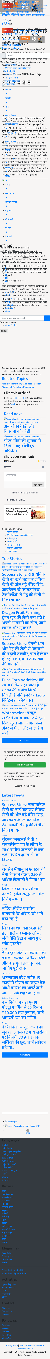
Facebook (6, 1325)
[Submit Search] (47, 318)
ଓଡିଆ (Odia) (7, 1167)
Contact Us (7, 1311)
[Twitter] (6, 274)
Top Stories (12, 558)
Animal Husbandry (10, 998)
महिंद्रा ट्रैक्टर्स (10, 71)
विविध (31, 34)
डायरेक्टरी (41, 15)
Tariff (4, 1263)
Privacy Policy (12, 1345)
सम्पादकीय (6, 15)
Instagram (6, 1335)
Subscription (7, 1256)
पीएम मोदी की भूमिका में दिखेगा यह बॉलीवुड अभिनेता (22, 446)
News (4, 835)
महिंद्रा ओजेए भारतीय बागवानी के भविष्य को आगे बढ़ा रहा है (22, 913)
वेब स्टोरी (36, 9)
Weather (6, 973)
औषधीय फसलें (7, 1207)
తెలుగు (5, 1177)
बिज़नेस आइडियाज (12, 81)
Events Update (8, 1287)
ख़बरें (19, 5)
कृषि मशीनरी (10, 74)
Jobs (26, 34)
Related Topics (15, 378)
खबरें (4, 1191)
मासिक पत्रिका (31, 15)
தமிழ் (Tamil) (7, 1158)
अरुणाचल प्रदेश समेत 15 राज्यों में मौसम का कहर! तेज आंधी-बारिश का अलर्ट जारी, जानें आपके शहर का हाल (23, 985)
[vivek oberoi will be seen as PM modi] (21, 437)
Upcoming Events (9, 1284)
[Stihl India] (32, 39)
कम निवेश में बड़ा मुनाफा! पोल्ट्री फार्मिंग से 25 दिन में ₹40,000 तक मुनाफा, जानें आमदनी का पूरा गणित (23, 1010)
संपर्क (7, 311)
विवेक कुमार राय (19, 398)
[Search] (10, 19)
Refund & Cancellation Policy (30, 1347)
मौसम (23, 5)
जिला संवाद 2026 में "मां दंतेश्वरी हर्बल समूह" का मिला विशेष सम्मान (24, 894)
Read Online (7, 1253)
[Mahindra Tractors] (11, 45)
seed (30, 384)
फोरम (7, 302)
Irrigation (23, 384)
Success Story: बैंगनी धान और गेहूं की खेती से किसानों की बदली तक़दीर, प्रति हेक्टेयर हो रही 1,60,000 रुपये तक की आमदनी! (25, 654)
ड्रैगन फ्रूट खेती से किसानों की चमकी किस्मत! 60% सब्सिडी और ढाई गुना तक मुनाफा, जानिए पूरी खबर (24, 960)
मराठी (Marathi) (9, 1155)
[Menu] (8, 2)
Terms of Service (27, 1345)
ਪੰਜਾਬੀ (4, 1174)
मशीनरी (20, 9)
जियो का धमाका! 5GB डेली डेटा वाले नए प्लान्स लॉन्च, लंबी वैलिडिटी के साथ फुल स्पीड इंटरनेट (23, 936)
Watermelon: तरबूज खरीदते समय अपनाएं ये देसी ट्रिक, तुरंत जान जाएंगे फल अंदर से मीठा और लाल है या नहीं (23, 723)
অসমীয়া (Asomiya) (9, 1170)
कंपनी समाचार (38, 12)
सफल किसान (7, 12)
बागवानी (13, 9)
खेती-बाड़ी (29, 5)
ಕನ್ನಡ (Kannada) (9, 1164)
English (5, 1145)
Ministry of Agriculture (12, 387)
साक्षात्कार (29, 12)
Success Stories (9, 800)
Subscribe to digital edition (14, 1273)
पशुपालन (5, 9)
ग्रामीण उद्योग (28, 9)
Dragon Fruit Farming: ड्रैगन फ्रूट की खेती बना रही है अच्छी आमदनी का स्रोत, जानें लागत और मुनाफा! (24, 620)
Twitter (5, 1328)
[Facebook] (6, 267)
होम (14, 5)
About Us (6, 1308)
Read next (13, 413)
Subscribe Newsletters (25, 786)
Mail (13, 404)
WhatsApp (6, 1338)
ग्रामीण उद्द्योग (7, 1226)
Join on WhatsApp (25, 765)
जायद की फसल (11, 78)
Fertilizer (37, 384)
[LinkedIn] (6, 277)
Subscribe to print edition (13, 1270)
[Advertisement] (25, 339)
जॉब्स (28, 1133)
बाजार (15, 12)
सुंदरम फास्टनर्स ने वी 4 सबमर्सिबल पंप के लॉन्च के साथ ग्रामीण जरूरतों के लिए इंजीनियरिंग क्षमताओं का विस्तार (23, 850)
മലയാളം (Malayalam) (12, 1151)
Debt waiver (28, 387)
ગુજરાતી (5, 1180)
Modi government (10, 384)
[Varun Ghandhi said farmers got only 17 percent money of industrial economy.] (25, 420)
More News (25, 1055)
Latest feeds (13, 795)
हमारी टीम (9, 308)
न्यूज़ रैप (16, 31)
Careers (5, 1314)
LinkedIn (5, 1332)
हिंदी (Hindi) (7, 1148)
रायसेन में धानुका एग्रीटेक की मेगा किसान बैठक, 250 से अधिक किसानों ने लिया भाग (23, 874)
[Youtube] (6, 280)
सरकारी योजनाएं (40, 5)
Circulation (7, 1259)
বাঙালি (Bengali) (8, 1161)
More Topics (11, 325)
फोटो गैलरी (15, 15)
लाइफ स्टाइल (19, 34)
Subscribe (25, 258)
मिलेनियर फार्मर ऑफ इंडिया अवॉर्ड (18, 68)
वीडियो (22, 15)
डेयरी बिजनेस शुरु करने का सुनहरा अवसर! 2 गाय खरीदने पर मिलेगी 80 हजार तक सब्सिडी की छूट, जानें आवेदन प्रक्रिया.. (24, 1037)
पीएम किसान (10, 84)
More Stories (25, 740)
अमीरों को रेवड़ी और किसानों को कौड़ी (19, 429)
